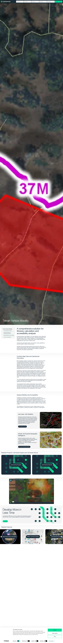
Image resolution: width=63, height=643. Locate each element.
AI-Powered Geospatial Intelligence (24, 446)
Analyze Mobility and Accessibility (9, 335)
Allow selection (54, 633)
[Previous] (1, 536)
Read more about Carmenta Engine (16, 465)
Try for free (5, 521)
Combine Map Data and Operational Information (7, 333)
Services (33, 1)
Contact (56, 1)
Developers (49, 1)
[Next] (61, 536)
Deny (55, 636)
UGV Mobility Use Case (22, 426)
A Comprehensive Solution (8, 330)
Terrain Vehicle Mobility (7, 329)
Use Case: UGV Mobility (7, 337)
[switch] (28, 641)
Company (41, 1)
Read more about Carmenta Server (47, 465)
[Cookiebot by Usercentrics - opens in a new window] (6, 641)
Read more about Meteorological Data (47, 536)
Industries (18, 1)
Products (26, 1)
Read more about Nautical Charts (23, 536)
